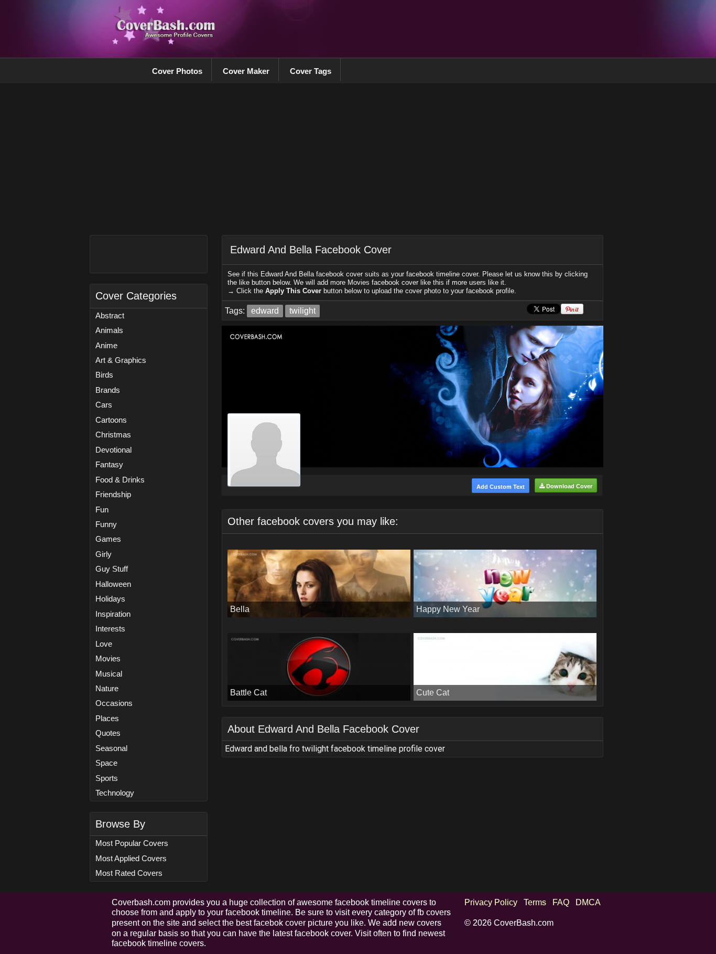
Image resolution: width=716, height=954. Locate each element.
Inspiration (113, 613)
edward (265, 310)
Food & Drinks (120, 479)
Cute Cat (432, 692)
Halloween (113, 584)
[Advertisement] (413, 28)
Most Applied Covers (131, 858)
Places (107, 718)
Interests (110, 628)
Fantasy (109, 464)
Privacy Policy (490, 902)
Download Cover (568, 486)
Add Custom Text (500, 487)
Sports (106, 778)
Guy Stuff (111, 568)
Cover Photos (177, 71)
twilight (302, 310)
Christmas (113, 434)
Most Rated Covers (128, 873)
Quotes (108, 732)
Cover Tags (310, 71)
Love (103, 643)
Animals (109, 330)
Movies (108, 658)
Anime (106, 345)
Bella (239, 609)
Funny (106, 524)
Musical (108, 673)
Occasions (114, 703)
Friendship (113, 494)
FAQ (560, 902)
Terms (535, 902)
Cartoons (111, 419)
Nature (106, 688)
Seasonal (111, 748)
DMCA (588, 902)
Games (108, 538)
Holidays (110, 598)
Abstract (109, 315)
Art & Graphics (120, 360)
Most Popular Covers (131, 843)
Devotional (113, 449)
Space (106, 762)
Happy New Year (448, 609)
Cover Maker (246, 71)
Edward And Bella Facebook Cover (311, 249)
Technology (114, 792)
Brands (107, 389)
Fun (102, 509)
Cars (103, 404)
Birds (104, 374)
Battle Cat (248, 692)
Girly (103, 554)
